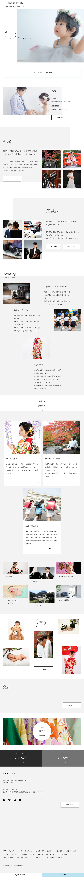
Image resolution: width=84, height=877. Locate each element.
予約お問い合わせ (49, 857)
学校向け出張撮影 (8, 857)
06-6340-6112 (22, 875)
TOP (4, 851)
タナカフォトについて (15, 851)
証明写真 (24, 854)
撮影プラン (50, 851)
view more (32, 481)
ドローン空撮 (50, 854)
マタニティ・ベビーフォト (11, 854)
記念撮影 (59, 851)
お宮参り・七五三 (70, 851)
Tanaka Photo (9, 773)
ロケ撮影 (40, 854)
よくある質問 (40, 851)
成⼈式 (32, 854)
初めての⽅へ (29, 851)
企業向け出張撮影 (62, 854)
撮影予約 (63, 874)
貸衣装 (60, 857)
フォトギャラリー (22, 857)
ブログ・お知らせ (35, 857)
